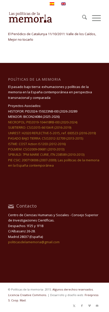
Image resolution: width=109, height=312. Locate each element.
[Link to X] (74, 305)
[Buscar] (82, 18)
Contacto (26, 206)
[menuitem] (82, 18)
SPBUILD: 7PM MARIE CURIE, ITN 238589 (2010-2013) (46, 154)
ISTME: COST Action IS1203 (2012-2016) (37, 144)
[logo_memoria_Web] (45, 18)
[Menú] (94, 18)
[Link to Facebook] (82, 305)
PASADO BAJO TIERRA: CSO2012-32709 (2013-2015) (45, 138)
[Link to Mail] (97, 305)
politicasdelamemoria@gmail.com (34, 242)
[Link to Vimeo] (89, 305)
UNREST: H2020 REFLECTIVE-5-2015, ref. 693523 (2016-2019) (52, 133)
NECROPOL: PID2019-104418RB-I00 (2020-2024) (42, 122)
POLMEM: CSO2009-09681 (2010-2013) (36, 149)
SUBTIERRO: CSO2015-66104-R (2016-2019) (39, 127)
